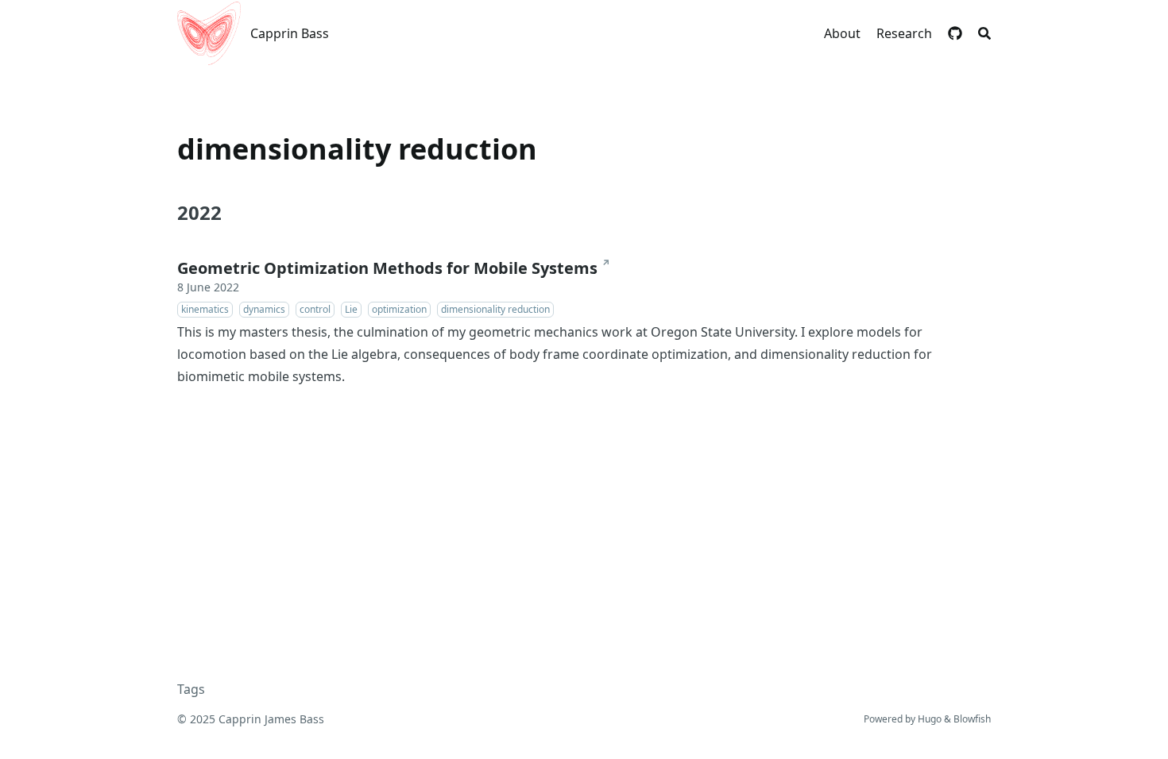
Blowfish (972, 719)
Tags (191, 689)
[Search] (984, 33)
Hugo (930, 719)
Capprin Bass (289, 33)
